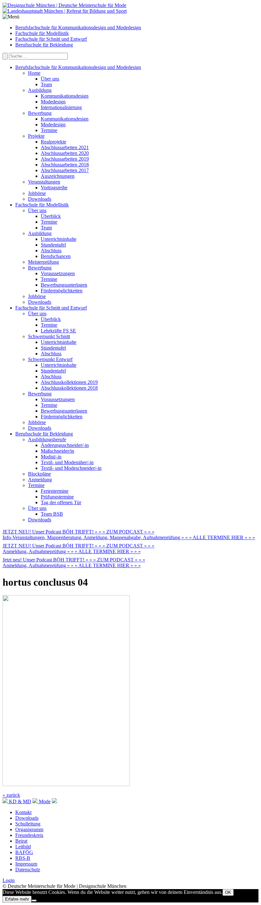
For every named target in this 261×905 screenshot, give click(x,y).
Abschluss (51, 250)
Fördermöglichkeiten (61, 290)
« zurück (11, 795)
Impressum (26, 864)
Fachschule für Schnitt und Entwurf (51, 39)
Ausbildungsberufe (47, 439)
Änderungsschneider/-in (65, 445)
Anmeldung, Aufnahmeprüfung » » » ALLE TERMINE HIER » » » (72, 551)
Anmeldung (40, 479)
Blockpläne (39, 474)
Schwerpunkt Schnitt (49, 336)
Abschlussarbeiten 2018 (65, 164)
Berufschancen (56, 256)
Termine (49, 130)
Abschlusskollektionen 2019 (69, 382)
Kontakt (23, 812)
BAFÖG (24, 852)
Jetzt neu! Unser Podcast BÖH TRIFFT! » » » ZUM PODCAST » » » (74, 559)
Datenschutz (27, 869)
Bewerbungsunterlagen (64, 285)
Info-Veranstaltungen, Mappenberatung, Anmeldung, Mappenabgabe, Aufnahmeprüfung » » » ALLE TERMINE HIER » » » (129, 537)
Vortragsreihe (54, 187)
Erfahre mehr (17, 899)
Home (34, 73)
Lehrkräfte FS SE (58, 330)
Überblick (51, 216)
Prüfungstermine (57, 496)
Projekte (36, 136)
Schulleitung (27, 823)
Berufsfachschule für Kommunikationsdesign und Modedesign (78, 27)
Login (9, 880)
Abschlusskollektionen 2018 (69, 388)
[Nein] (34, 901)
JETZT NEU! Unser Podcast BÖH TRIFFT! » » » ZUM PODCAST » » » (78, 531)
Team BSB (52, 514)
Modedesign (53, 101)
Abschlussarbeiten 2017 (65, 170)
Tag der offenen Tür (61, 502)
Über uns (50, 78)
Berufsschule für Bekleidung (44, 44)
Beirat (21, 841)
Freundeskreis (29, 835)
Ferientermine (54, 491)
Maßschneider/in (57, 451)
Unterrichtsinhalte (58, 239)
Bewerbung (40, 113)
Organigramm (29, 829)
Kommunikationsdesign (64, 96)
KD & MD (19, 801)
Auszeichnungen (57, 176)
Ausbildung (40, 90)
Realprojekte (53, 141)
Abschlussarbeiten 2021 (65, 147)
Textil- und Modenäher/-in (67, 462)
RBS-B (22, 858)
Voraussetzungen (58, 273)
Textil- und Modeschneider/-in (71, 468)
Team (46, 84)
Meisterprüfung (43, 262)
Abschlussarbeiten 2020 (65, 153)
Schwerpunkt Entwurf (50, 359)
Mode (44, 801)
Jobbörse (37, 193)
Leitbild (23, 846)
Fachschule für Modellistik (42, 33)
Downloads (39, 199)
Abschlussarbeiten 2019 (65, 159)
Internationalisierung (61, 107)
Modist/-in (51, 456)
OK (228, 892)
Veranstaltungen (44, 181)
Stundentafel (53, 244)
